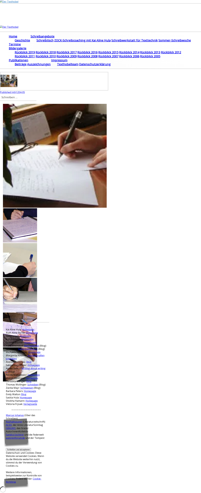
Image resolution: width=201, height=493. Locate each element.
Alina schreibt (31, 345)
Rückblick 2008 (87, 56)
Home (13, 36)
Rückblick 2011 (25, 56)
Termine (15, 44)
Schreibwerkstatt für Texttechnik (134, 40)
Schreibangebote (42, 36)
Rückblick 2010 (46, 56)
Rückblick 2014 (129, 52)
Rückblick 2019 (25, 52)
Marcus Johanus (15, 415)
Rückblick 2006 (129, 56)
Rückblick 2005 (150, 56)
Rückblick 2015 (108, 52)
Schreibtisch (45, 40)
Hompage (25, 336)
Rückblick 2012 (171, 52)
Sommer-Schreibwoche (174, 40)
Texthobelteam (67, 64)
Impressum (59, 60)
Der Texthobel (20, 10)
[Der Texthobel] (9, 1)
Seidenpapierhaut (28, 349)
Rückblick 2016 (87, 52)
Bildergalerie (17, 48)
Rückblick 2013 (150, 52)
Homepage (28, 329)
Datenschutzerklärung (95, 64)
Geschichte (22, 40)
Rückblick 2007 (108, 56)
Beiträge (20, 64)
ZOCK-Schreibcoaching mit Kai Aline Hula (82, 40)
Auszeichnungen (39, 64)
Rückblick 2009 (67, 56)
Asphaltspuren (14, 421)
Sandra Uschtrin (15, 434)
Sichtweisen (26, 387)
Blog (28, 362)
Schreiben (32, 384)
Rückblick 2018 (46, 52)
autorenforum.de (15, 438)
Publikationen (18, 60)
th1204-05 (12, 92)
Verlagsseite (30, 404)
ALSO (9, 425)
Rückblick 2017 (67, 52)
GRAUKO (10, 428)
